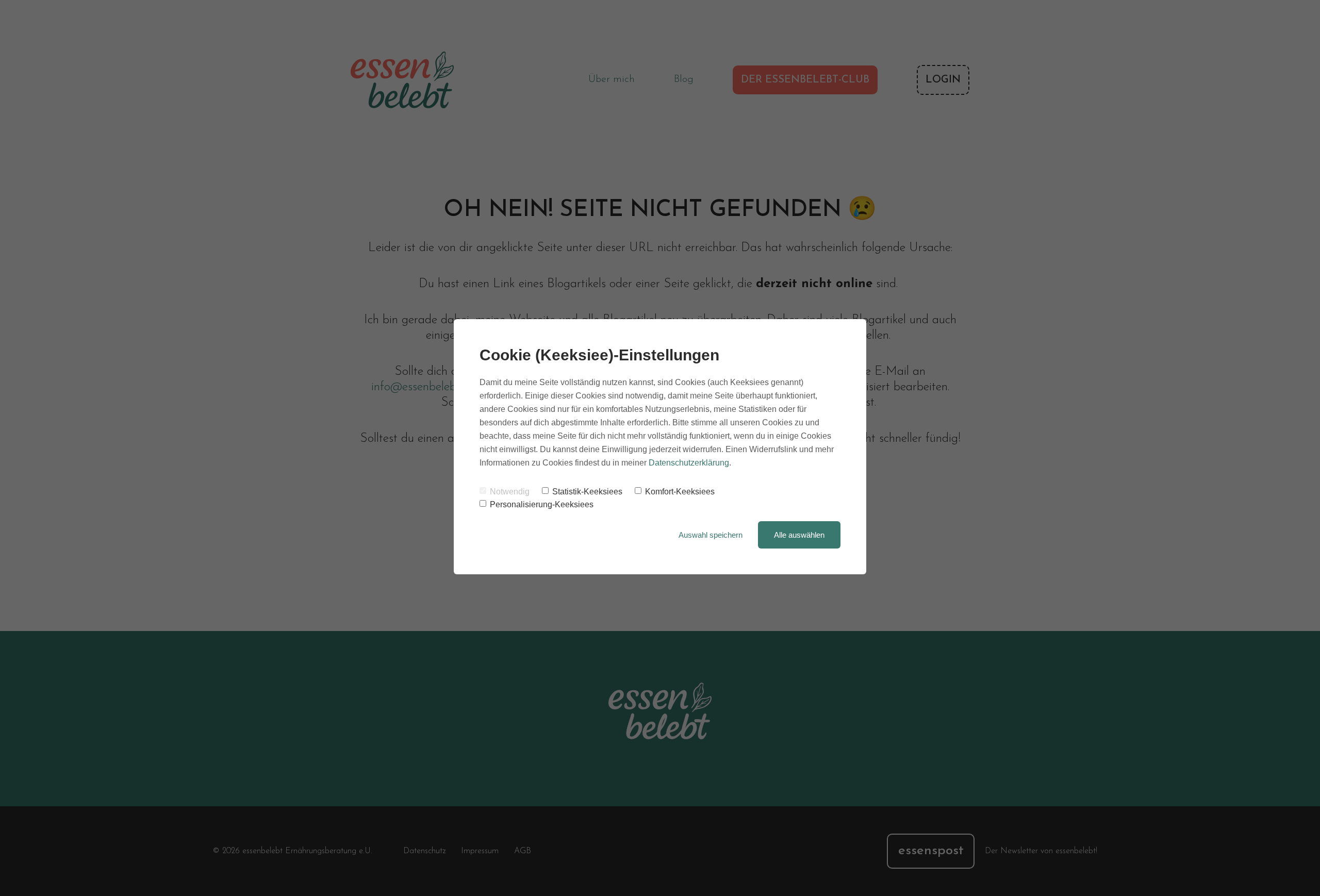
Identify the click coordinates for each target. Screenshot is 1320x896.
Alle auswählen (799, 534)
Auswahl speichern (710, 534)
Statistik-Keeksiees (587, 491)
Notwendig (510, 491)
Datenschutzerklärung (689, 462)
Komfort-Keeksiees (680, 491)
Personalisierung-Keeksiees (541, 504)
